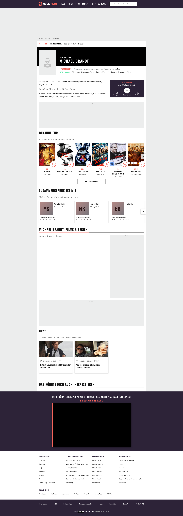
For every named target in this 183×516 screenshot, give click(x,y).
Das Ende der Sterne (73, 460)
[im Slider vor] (143, 156)
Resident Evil (123, 471)
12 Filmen (53, 81)
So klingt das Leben (73, 468)
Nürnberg (69, 483)
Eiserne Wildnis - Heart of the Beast (131, 479)
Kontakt (41, 475)
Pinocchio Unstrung (91, 400)
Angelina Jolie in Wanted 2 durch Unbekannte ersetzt (88, 366)
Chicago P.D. (64, 96)
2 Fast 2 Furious (86, 94)
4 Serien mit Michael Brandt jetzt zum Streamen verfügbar (96, 69)
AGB (55, 504)
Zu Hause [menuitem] (102, 4)
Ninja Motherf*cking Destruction (77, 464)
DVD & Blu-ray (70, 44)
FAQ (40, 468)
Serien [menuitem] (70, 4)
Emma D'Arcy (97, 475)
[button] (117, 94)
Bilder (81, 44)
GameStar (112, 504)
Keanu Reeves (97, 471)
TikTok (76, 494)
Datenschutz (67, 504)
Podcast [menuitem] (85, 4)
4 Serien (64, 81)
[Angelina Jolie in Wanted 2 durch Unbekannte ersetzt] (91, 349)
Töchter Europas (71, 471)
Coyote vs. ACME (125, 475)
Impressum (43, 504)
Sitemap (42, 464)
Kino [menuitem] (94, 4)
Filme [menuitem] (63, 4)
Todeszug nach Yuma (64, 171)
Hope (121, 464)
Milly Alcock (96, 468)
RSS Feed (110, 494)
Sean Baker (96, 483)
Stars (46, 38)
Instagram (65, 494)
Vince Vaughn (97, 479)
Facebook (42, 494)
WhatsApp (98, 494)
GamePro (126, 504)
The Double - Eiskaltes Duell (118, 172)
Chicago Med (75, 96)
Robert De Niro (97, 460)
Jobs (101, 504)
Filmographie (56, 44)
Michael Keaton (97, 464)
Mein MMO (140, 504)
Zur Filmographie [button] (91, 181)
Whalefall (122, 483)
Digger (121, 468)
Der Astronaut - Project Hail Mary (77, 475)
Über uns (42, 460)
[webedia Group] (91, 512)
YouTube (54, 494)
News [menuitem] (78, 4)
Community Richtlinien (47, 483)
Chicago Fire (53, 96)
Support (42, 471)
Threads (86, 494)
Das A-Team (98, 94)
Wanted (76, 94)
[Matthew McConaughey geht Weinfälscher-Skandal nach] (56, 349)
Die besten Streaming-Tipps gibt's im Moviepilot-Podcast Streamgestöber (101, 72)
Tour (40, 479)
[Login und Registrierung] (141, 4)
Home (41, 38)
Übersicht (43, 44)
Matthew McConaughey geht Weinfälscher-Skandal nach (55, 366)
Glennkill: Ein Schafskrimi (75, 479)
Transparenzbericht (86, 504)
